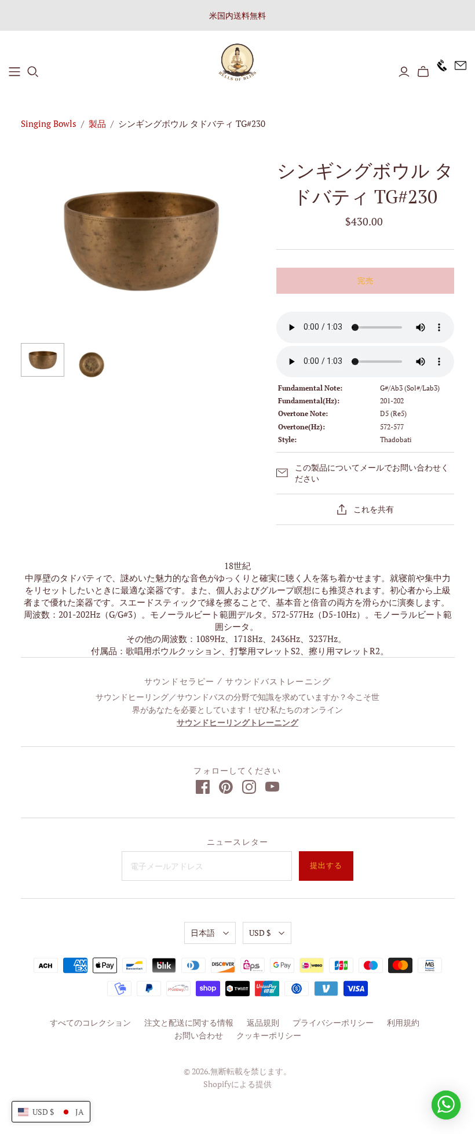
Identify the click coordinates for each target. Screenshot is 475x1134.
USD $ (260, 932)
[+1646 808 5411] (438, 71)
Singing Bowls (48, 123)
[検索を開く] (33, 72)
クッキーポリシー (268, 1035)
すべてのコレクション (90, 1022)
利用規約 (403, 1022)
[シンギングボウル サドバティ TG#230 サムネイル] (42, 360)
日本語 (203, 932)
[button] (51, 1112)
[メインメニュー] (14, 72)
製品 (97, 123)
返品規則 (263, 1022)
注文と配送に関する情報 (188, 1022)
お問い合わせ (198, 1035)
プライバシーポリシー (333, 1022)
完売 (365, 280)
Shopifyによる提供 (237, 1083)
